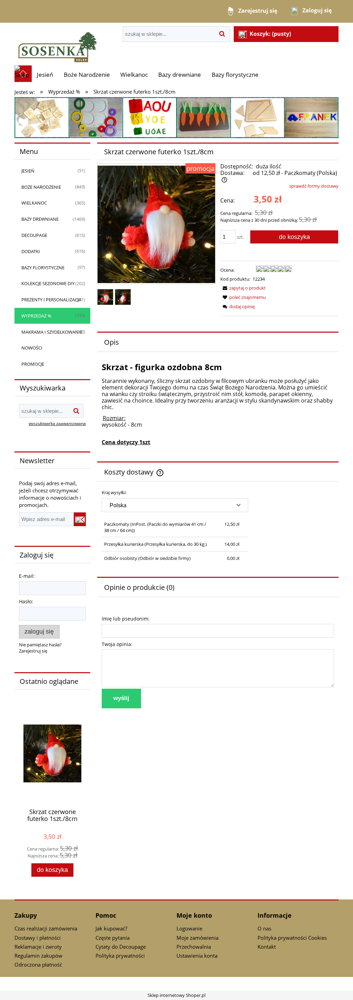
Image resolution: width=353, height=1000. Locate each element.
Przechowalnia (193, 946)
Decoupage (34, 235)
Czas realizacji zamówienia (45, 928)
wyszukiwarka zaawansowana (57, 423)
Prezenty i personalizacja (51, 299)
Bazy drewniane (40, 219)
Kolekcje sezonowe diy (47, 283)
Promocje (32, 364)
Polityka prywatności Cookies (292, 937)
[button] (243, 288)
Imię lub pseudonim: (126, 618)
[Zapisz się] (80, 519)
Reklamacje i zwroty (38, 946)
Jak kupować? (111, 928)
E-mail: (27, 576)
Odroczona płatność (38, 964)
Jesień (27, 171)
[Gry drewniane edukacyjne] (176, 117)
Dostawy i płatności (37, 937)
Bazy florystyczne (42, 267)
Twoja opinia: (117, 644)
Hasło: (26, 601)
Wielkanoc (34, 203)
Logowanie (189, 928)
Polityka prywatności (120, 955)
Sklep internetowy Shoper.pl (176, 995)
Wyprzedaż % (36, 316)
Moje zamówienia (197, 937)
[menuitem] (45, 74)
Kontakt (267, 946)
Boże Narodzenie (41, 187)
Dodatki (30, 251)
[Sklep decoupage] (57, 44)
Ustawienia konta (197, 955)
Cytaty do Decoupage (120, 946)
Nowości (31, 348)
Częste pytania (112, 937)
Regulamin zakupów (38, 955)
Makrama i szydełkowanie (51, 332)
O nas (264, 928)
